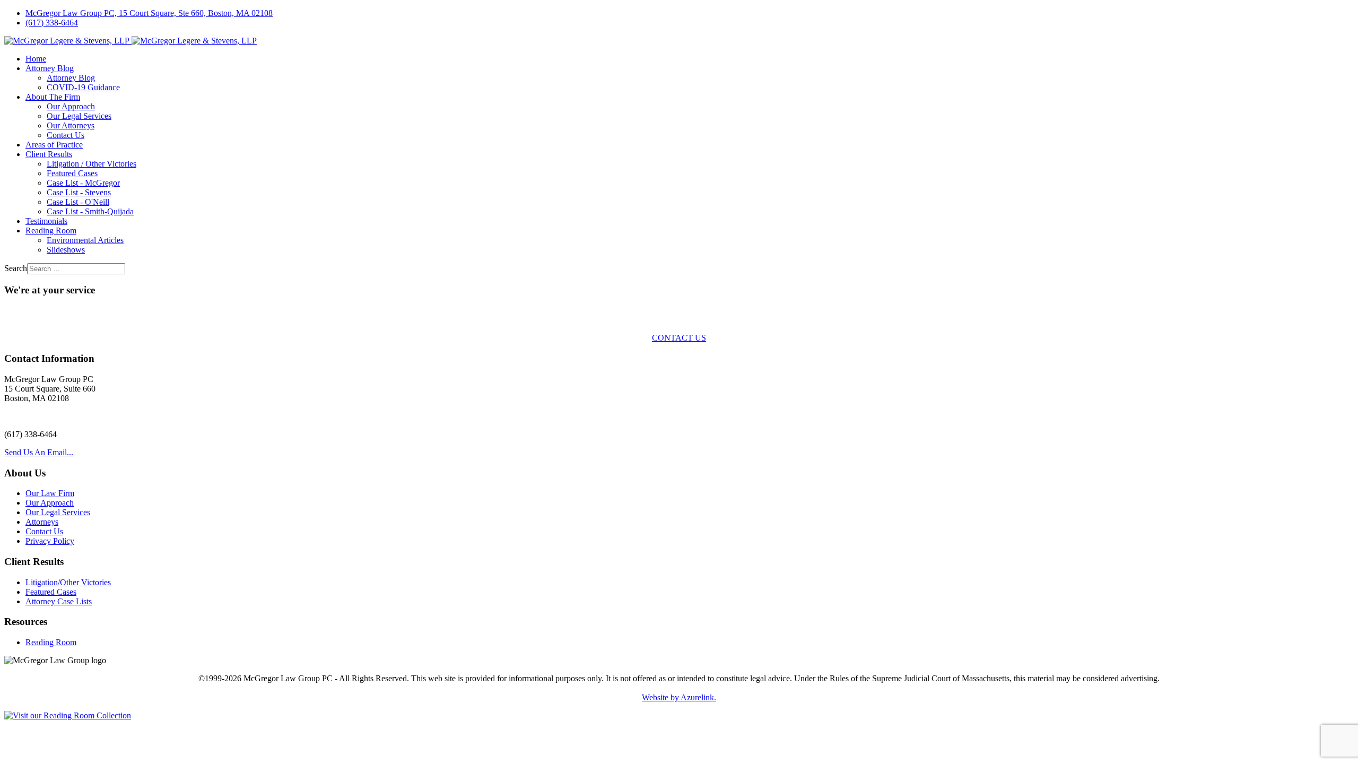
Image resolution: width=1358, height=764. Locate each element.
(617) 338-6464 (51, 22)
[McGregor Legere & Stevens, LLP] (130, 40)
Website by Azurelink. (679, 697)
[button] (49, 68)
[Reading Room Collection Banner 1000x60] (67, 715)
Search (15, 268)
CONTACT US (679, 337)
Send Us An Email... (38, 452)
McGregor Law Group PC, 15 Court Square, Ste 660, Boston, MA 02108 (149, 13)
